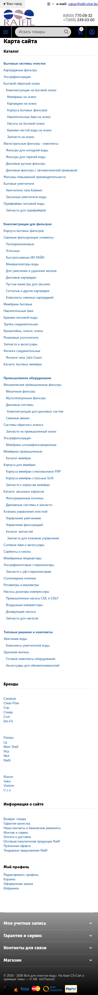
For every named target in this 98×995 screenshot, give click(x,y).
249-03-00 (78, 20)
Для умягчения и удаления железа (31, 271)
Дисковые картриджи (21, 277)
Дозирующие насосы (21, 611)
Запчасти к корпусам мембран (28, 485)
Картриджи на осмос (22, 103)
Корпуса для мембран (19, 465)
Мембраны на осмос (21, 97)
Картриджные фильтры (20, 70)
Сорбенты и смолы (17, 551)
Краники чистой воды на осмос (29, 130)
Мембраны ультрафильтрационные (31, 445)
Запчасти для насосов (22, 618)
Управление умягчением (23, 518)
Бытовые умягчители (19, 183)
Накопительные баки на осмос (29, 117)
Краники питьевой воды (21, 317)
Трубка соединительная (21, 324)
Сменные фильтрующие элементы (29, 237)
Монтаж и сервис (16, 832)
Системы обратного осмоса (23, 425)
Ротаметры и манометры (21, 585)
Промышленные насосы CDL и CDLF (32, 598)
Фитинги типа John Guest (24, 357)
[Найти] (66, 32)
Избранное (11, 888)
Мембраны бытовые (18, 304)
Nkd (6, 756)
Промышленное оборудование (27, 378)
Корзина (9, 879)
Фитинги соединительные (22, 351)
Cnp (6, 707)
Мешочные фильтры (20, 391)
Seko (7, 781)
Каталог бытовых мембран (23, 364)
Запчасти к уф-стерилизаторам (28, 571)
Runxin (8, 777)
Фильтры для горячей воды (25, 157)
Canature (10, 698)
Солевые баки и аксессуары (24, 545)
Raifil (7, 760)
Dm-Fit (8, 721)
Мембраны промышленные (23, 451)
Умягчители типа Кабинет (24, 190)
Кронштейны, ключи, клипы (23, 331)
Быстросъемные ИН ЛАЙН (25, 257)
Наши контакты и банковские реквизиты (32, 828)
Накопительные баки (18, 311)
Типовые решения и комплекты (28, 632)
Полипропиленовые (20, 244)
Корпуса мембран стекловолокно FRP (33, 471)
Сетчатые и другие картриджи (27, 291)
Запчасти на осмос (20, 137)
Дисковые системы (19, 405)
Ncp (6, 751)
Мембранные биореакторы (22, 558)
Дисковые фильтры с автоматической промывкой (41, 170)
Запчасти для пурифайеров (26, 210)
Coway (8, 712)
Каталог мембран (18, 458)
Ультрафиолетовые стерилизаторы (29, 565)
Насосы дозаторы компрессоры (26, 591)
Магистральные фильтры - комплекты (31, 143)
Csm (7, 717)
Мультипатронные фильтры (26, 398)
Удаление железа (16, 652)
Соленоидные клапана (20, 578)
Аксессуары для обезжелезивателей (32, 665)
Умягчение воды (15, 639)
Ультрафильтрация (17, 77)
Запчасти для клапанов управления (33, 538)
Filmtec (9, 738)
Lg (5, 742)
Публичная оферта (17, 846)
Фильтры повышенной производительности (35, 177)
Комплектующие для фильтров (28, 224)
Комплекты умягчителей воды (27, 645)
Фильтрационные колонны (24, 498)
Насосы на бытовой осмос (26, 123)
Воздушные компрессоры (24, 605)
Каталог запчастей (19, 531)
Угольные (13, 251)
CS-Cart (75, 975)
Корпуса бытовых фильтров (27, 110)
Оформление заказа (18, 884)
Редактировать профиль (21, 875)
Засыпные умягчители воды (26, 197)
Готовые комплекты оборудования (30, 659)
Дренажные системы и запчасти (29, 505)
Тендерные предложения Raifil (25, 850)
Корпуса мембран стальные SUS (30, 478)
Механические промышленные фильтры (32, 385)
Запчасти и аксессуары (20, 344)
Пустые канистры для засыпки (28, 284)
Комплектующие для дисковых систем (35, 411)
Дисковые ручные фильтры (25, 163)
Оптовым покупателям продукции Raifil (32, 841)
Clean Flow (11, 703)
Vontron (9, 785)
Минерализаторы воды (22, 264)
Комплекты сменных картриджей (29, 297)
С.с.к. (8, 790)
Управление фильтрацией (24, 525)
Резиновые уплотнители (21, 337)
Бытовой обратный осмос (22, 83)
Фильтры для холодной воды (27, 150)
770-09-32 (77, 16)
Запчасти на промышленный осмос (31, 431)
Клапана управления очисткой (25, 511)
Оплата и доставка (17, 837)
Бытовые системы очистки (24, 63)
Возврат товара (15, 819)
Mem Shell (11, 747)
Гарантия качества (17, 823)
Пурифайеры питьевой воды (24, 203)
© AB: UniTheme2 (42, 979)
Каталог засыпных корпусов (24, 491)
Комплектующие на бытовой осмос (31, 90)
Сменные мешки (17, 418)
